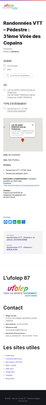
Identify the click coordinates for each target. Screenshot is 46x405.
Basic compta (11, 365)
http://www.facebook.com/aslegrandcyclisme (21, 185)
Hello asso (10, 369)
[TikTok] (28, 394)
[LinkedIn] (25, 394)
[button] (22, 140)
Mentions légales (33, 398)
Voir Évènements (17, 135)
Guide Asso (10, 355)
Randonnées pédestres (16, 111)
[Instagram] (21, 394)
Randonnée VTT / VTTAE (17, 108)
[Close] (32, 125)
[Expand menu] (42, 7)
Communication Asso (14, 359)
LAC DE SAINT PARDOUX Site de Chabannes (21, 91)
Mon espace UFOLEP (14, 362)
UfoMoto (9, 375)
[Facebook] (18, 394)
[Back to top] (41, 392)
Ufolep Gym (10, 372)
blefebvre (15, 52)
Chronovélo (10, 378)
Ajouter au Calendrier (19, 75)
